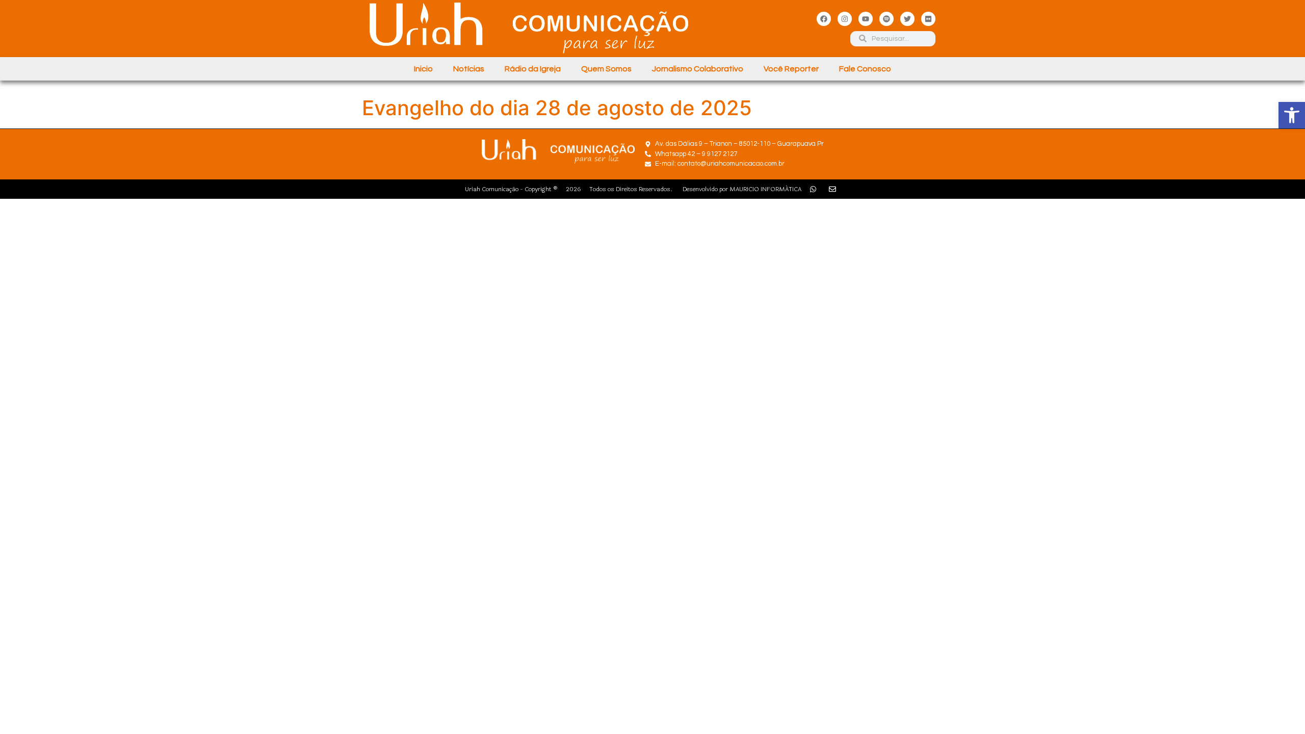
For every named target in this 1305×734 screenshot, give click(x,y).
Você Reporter (791, 69)
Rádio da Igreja (533, 69)
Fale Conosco (865, 69)
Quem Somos (606, 69)
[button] (1291, 115)
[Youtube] (865, 19)
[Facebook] (824, 19)
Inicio (423, 69)
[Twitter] (907, 19)
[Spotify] (886, 19)
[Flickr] (928, 19)
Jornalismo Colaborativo (697, 69)
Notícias (468, 69)
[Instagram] (845, 19)
